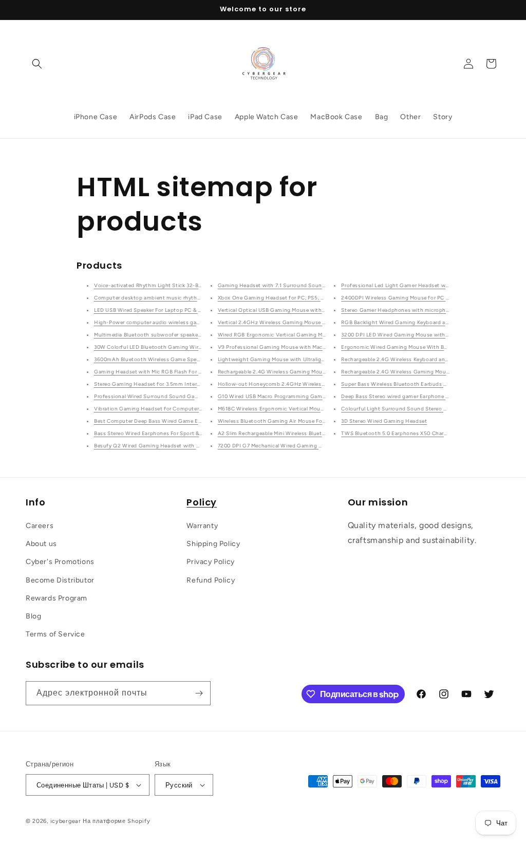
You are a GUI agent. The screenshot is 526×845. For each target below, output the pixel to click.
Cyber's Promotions (60, 561)
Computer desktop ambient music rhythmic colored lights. (169, 297)
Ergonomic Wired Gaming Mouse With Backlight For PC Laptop (421, 347)
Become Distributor (60, 580)
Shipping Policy (213, 543)
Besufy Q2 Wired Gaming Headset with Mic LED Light (162, 445)
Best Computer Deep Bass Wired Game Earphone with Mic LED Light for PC (190, 421)
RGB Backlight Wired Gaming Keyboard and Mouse (405, 322)
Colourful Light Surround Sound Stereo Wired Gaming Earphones (425, 408)
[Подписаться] (198, 693)
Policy (201, 502)
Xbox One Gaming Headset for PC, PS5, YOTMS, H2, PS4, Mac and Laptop (312, 297)
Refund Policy (210, 580)
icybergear (65, 821)
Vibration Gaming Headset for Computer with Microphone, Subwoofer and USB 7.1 (200, 408)
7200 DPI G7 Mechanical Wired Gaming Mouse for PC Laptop (295, 445)
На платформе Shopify (116, 821)
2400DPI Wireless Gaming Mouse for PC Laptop (402, 297)
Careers (39, 525)
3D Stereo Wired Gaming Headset (384, 421)
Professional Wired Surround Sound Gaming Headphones (168, 396)
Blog (33, 616)
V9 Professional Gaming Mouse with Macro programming (291, 347)
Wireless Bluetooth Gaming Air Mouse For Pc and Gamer (289, 421)
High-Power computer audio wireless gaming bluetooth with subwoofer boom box (200, 322)
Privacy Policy (210, 561)
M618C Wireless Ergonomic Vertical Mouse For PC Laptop (291, 408)
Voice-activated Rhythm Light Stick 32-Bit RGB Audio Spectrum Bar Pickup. (190, 285)
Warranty (202, 525)
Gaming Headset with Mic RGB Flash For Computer (159, 371)
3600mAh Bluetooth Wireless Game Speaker (150, 359)
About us (41, 543)
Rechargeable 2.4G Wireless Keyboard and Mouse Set (408, 359)
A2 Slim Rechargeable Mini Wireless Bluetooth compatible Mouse (300, 433)
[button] (37, 63)
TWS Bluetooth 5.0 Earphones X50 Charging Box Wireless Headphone (430, 433)
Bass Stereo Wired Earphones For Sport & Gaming (157, 433)
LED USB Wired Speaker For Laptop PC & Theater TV (160, 310)
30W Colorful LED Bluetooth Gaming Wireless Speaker (163, 347)
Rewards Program (56, 598)
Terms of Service (55, 634)
